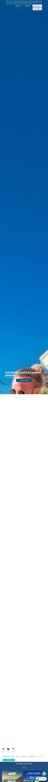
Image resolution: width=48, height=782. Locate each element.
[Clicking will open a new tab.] (44, 773)
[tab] (24, 767)
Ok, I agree (37, 8)
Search (9, 760)
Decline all (37, 5)
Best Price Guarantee (3, 751)
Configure (18, 5)
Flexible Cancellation (8, 751)
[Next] (44, 376)
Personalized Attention (13, 751)
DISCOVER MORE (24, 380)
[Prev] (4, 376)
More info (27, 5)
